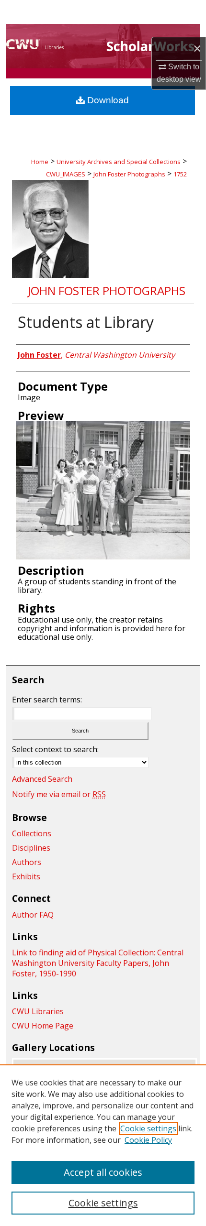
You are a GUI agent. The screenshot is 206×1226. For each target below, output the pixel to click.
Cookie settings (148, 1128)
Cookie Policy (148, 1140)
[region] (103, 1145)
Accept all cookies (103, 1172)
